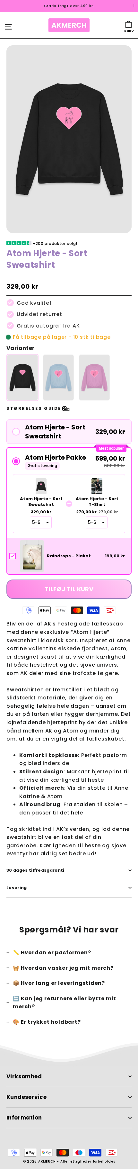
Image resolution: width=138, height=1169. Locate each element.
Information (24, 1117)
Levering (16, 887)
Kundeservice (26, 1097)
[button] (69, 432)
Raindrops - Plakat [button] (69, 556)
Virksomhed (24, 1076)
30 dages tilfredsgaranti (35, 870)
